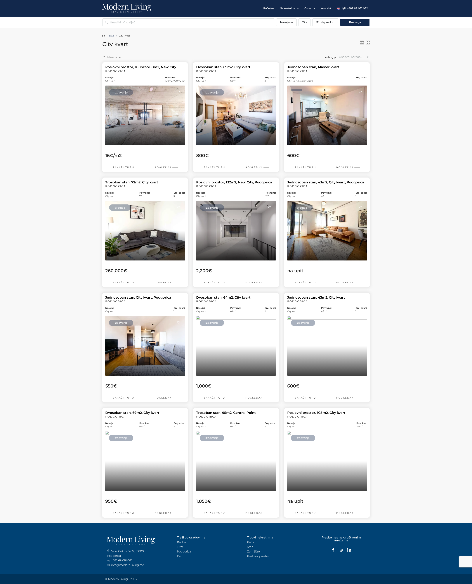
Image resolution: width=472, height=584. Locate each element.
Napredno (327, 22)
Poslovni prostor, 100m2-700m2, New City (140, 67)
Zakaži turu (123, 167)
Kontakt (325, 8)
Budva (181, 542)
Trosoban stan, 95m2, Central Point (226, 413)
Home (110, 35)
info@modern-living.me (127, 565)
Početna (268, 8)
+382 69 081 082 (357, 8)
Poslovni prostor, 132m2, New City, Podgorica (234, 182)
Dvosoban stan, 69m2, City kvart (223, 67)
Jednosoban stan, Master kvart (313, 67)
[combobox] (353, 57)
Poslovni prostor (258, 556)
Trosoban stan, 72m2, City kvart (131, 182)
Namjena (286, 22)
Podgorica (184, 551)
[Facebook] (333, 550)
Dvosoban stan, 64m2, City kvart (223, 298)
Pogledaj (164, 167)
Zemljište (253, 551)
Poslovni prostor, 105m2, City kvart (316, 413)
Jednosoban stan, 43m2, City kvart (316, 298)
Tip (304, 22)
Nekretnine (287, 8)
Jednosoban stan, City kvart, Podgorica (138, 298)
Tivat (180, 547)
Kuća (250, 542)
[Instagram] (341, 550)
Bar (179, 556)
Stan (250, 547)
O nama (309, 8)
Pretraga (355, 22)
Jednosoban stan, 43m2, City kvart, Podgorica (325, 182)
